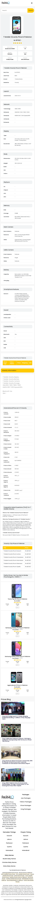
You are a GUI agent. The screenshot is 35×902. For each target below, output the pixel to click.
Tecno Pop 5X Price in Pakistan (17, 599)
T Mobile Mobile (18, 79)
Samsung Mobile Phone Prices (10, 872)
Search (31, 10)
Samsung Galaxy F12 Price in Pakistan (17, 628)
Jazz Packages (26, 798)
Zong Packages (26, 809)
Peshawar (9, 843)
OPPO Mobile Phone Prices (8, 874)
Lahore (9, 839)
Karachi (9, 836)
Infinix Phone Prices (19, 875)
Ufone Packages (25, 805)
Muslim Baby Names (9, 859)
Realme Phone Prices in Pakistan (18, 877)
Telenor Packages (26, 802)
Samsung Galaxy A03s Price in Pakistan (17, 656)
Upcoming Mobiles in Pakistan (15, 880)
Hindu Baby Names (9, 866)
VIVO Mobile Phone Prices (22, 874)
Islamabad (9, 850)
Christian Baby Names (9, 862)
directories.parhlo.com (9, 899)
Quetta (9, 847)
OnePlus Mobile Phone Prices (13, 878)
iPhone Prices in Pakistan (25, 872)
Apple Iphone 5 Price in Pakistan (17, 685)
